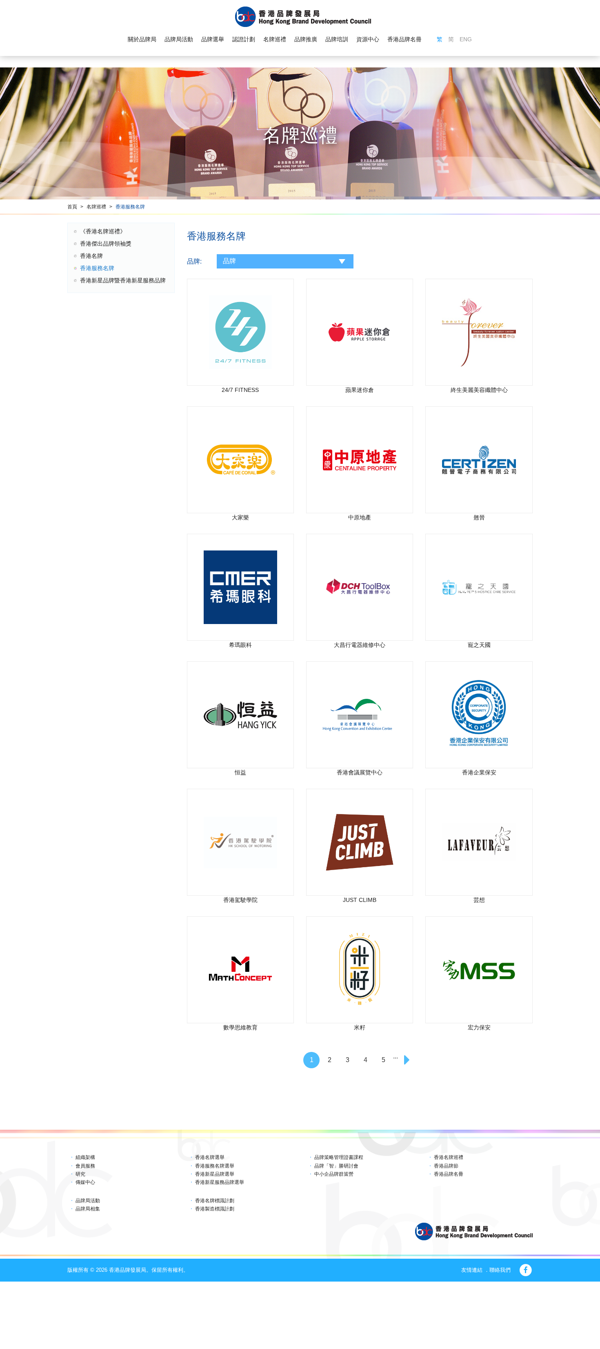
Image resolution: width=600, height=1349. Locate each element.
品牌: (194, 261)
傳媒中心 (85, 1182)
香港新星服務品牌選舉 (219, 1182)
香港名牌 (91, 256)
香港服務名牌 (130, 207)
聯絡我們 (500, 1270)
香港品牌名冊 (404, 39)
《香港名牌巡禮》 (103, 231)
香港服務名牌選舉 (214, 1166)
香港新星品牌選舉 (214, 1174)
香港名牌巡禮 (448, 1157)
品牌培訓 (336, 39)
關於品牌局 (142, 39)
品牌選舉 (212, 39)
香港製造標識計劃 (214, 1209)
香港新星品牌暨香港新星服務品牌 (123, 280)
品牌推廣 (305, 39)
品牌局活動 (178, 39)
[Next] (408, 1060)
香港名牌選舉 (209, 1157)
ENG (466, 39)
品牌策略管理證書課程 (338, 1157)
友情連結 (471, 1270)
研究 (80, 1174)
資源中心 (367, 39)
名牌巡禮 (274, 39)
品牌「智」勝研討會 (336, 1166)
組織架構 (85, 1157)
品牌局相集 (88, 1209)
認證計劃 (243, 39)
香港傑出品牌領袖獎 (105, 243)
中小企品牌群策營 (333, 1174)
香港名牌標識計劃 (214, 1201)
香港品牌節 (446, 1166)
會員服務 (85, 1166)
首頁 (72, 207)
